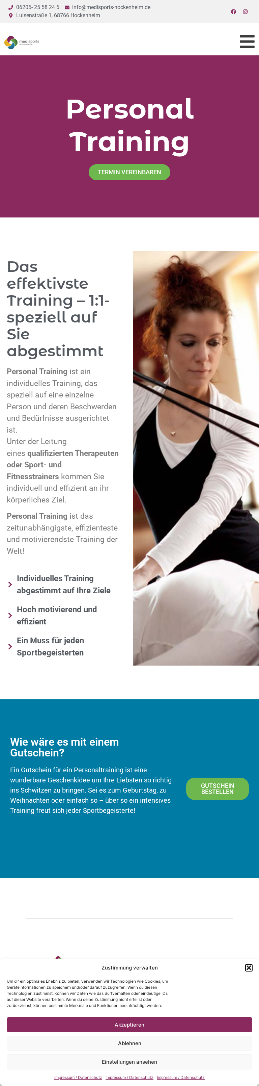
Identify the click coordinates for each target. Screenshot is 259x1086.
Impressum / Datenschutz (78, 1077)
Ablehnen (129, 1043)
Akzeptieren (129, 1025)
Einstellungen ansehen (129, 1062)
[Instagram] (245, 11)
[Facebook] (234, 11)
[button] (249, 967)
